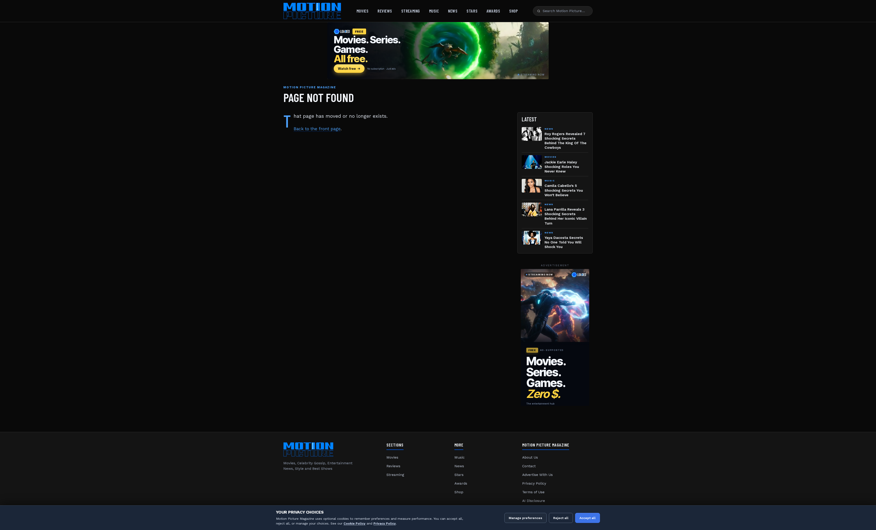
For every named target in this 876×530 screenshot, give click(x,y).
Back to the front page (317, 128)
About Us (530, 457)
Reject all (560, 518)
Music (434, 10)
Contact (529, 466)
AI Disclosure (533, 501)
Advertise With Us (537, 475)
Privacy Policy (534, 483)
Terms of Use (533, 492)
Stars (472, 10)
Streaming (410, 10)
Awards (493, 10)
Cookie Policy (354, 523)
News (452, 10)
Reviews (385, 10)
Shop (513, 10)
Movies (362, 10)
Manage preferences (525, 518)
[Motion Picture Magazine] (312, 11)
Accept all (587, 518)
